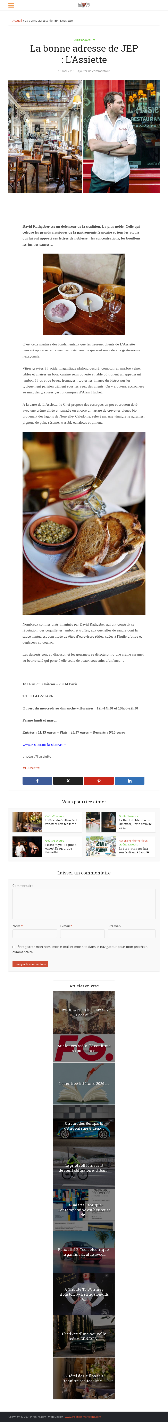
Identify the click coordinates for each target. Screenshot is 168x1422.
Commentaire (22, 885)
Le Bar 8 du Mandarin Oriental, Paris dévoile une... (135, 824)
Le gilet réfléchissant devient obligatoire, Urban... (84, 1168)
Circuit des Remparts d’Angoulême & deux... (84, 1126)
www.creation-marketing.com (83, 1417)
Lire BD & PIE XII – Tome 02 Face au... (84, 1012)
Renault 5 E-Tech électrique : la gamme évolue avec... (84, 1252)
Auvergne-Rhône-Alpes (133, 840)
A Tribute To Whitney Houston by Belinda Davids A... (84, 1294)
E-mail (66, 926)
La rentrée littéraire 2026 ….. (84, 1083)
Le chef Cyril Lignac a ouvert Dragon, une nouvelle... (60, 848)
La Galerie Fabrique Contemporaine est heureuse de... (84, 1210)
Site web (114, 926)
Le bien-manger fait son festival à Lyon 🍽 (134, 850)
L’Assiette (32, 768)
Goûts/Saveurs (84, 40)
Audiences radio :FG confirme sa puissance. (84, 1048)
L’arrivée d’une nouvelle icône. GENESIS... (84, 1336)
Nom (17, 926)
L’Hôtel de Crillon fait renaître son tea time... (61, 822)
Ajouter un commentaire (93, 71)
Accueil (17, 20)
